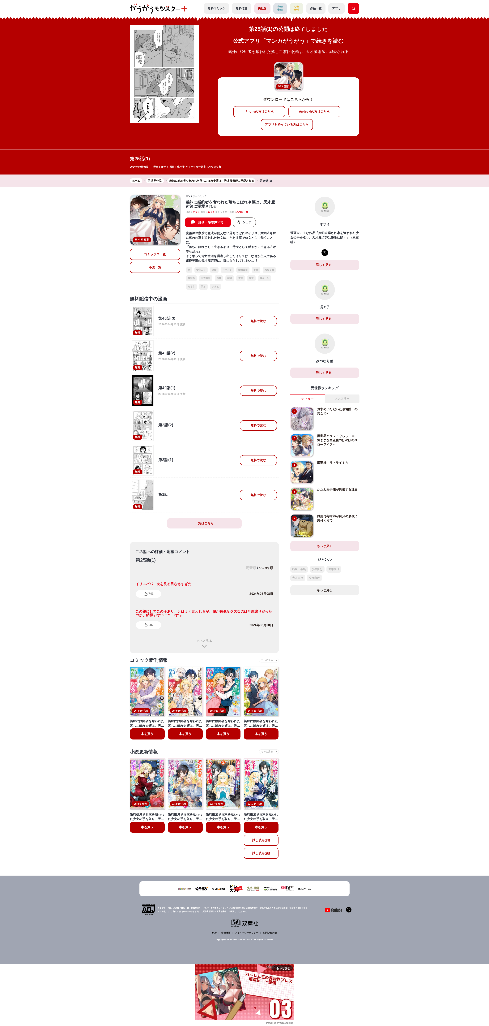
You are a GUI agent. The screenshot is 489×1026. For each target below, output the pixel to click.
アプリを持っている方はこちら (286, 124)
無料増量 (241, 8)
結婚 (229, 278)
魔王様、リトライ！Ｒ (332, 462)
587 (151, 625)
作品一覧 (316, 8)
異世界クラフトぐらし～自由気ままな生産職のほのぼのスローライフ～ (337, 440)
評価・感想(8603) (210, 222)
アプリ (336, 8)
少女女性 (297, 8)
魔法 (251, 278)
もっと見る (204, 640)
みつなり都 (214, 166)
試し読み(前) (261, 840)
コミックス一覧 (155, 254)
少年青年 (280, 8)
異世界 (262, 8)
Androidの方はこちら (314, 111)
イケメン (227, 270)
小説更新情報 (144, 751)
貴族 (240, 278)
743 (151, 593)
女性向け (205, 278)
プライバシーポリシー (246, 932)
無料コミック (216, 8)
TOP (214, 932)
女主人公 (201, 270)
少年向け (317, 569)
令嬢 (256, 270)
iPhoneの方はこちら (259, 111)
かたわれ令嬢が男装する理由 (337, 489)
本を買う (147, 733)
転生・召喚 (299, 569)
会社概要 (226, 932)
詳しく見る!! (325, 264)
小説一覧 (155, 267)
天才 (203, 286)
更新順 (251, 568)
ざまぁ (215, 286)
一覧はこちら (204, 523)
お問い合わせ (270, 932)
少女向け (314, 577)
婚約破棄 (243, 270)
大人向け (297, 577)
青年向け (333, 569)
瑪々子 (181, 166)
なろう (191, 286)
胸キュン (264, 278)
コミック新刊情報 (149, 660)
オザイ (165, 166)
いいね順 (266, 568)
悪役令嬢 (269, 270)
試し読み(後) (261, 853)
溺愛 (214, 270)
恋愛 (219, 278)
